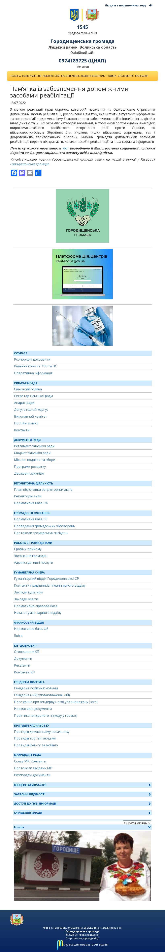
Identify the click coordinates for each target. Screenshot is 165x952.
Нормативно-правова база (35, 606)
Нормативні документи (33, 708)
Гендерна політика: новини (36, 688)
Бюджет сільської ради (32, 453)
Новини (111, 76)
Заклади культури (28, 592)
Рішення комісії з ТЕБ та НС (35, 366)
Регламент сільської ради (34, 446)
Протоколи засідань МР (33, 768)
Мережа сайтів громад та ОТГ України (85, 944)
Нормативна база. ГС (30, 519)
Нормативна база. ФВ (31, 628)
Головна (15, 76)
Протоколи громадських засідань (41, 533)
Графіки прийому (27, 549)
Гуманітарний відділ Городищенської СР (46, 578)
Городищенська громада (29, 164)
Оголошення (126, 76)
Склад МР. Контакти (30, 761)
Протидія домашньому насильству (41, 731)
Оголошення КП (26, 651)
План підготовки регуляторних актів (43, 489)
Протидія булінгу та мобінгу (36, 745)
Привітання (141, 76)
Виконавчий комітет (30, 416)
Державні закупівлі (29, 473)
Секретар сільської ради (33, 396)
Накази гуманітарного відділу (37, 612)
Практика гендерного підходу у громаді (45, 715)
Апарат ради (24, 402)
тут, (65, 148)
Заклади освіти (26, 599)
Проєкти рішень (70, 76)
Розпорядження (31, 76)
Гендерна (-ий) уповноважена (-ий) (42, 695)
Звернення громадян (30, 556)
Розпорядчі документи (32, 359)
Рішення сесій (51, 76)
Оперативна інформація (33, 373)
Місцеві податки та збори (34, 459)
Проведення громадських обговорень (44, 526)
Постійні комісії (26, 423)
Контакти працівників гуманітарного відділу (50, 585)
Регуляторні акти (27, 496)
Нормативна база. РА (31, 503)
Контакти (21, 430)
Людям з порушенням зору (126, 5)
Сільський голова (28, 389)
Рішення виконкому (93, 76)
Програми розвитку (30, 466)
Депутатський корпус (31, 409)
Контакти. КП (24, 672)
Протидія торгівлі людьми (35, 738)
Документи (23, 658)
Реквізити (22, 665)
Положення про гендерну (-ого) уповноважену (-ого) (56, 702)
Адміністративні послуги (33, 562)
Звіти (18, 635)
